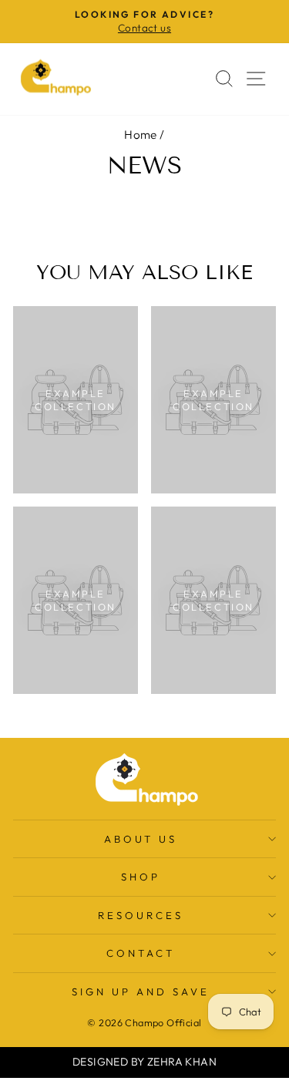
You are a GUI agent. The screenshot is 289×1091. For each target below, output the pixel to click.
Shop (140, 876)
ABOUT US (141, 839)
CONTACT (140, 953)
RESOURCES (140, 915)
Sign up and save (141, 991)
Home (140, 134)
